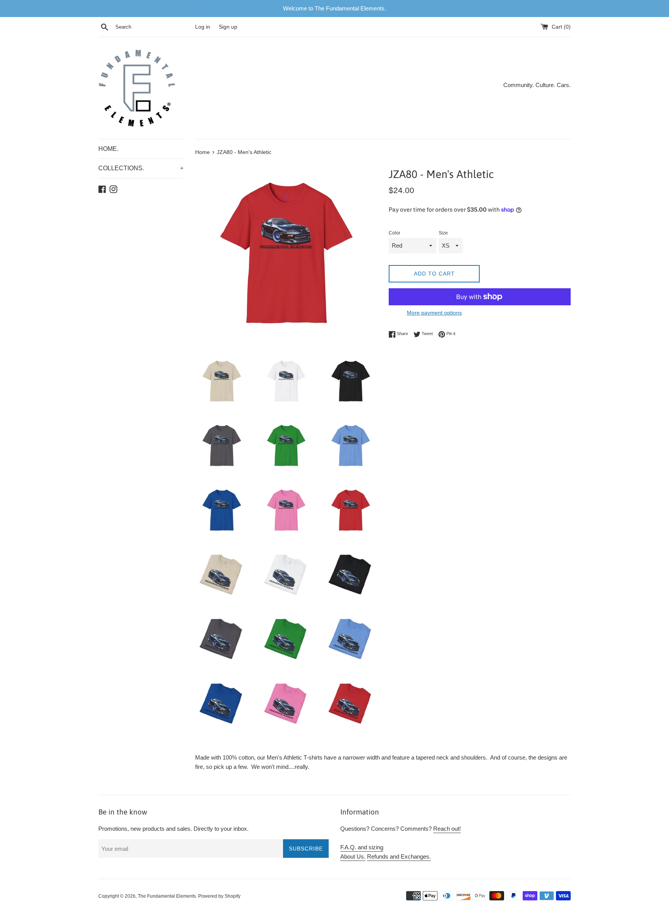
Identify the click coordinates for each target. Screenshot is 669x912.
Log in (202, 27)
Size (443, 233)
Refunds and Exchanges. (399, 856)
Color (394, 233)
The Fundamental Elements (167, 896)
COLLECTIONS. (141, 168)
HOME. (108, 148)
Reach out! (447, 828)
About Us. (352, 856)
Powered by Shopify (219, 896)
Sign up (228, 27)
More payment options (434, 313)
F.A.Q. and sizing (361, 847)
